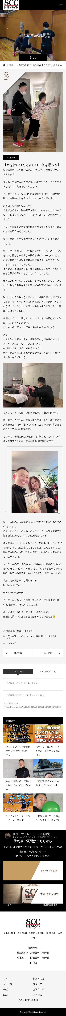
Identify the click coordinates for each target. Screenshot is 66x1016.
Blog (5, 989)
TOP (5, 978)
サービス (7, 984)
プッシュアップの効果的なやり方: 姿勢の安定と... (18, 751)
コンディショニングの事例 (28, 636)
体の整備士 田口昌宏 (22, 631)
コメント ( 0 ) (18, 672)
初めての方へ (39, 978)
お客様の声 (38, 989)
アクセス (37, 995)
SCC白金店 (11, 157)
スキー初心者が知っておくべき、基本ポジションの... (48, 751)
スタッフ (37, 984)
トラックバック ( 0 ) (48, 672)
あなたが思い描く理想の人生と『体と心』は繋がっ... (18, 785)
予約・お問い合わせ (28, 1000)
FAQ (5, 995)
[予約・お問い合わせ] (33, 885)
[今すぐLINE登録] (33, 861)
